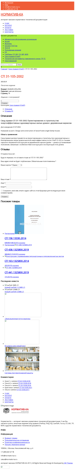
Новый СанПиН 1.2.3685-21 (15, 287)
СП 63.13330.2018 (23, 381)
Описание (8, 109)
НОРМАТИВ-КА (12, 14)
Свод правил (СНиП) (12, 56)
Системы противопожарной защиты (19, 373)
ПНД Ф (7, 48)
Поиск (19, 64)
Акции (7, 41)
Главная (4, 69)
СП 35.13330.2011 (23, 390)
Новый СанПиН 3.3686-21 (14, 292)
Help (6, 5)
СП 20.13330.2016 (24, 385)
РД (6, 52)
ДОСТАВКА (9, 30)
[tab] (39, 109)
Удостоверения (11, 61)
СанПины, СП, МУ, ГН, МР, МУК (16, 54)
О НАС (7, 23)
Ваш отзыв (6, 179)
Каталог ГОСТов (11, 46)
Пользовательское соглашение (17, 440)
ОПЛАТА (8, 28)
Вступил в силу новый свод (15, 346)
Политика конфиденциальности (17, 442)
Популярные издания (13, 50)
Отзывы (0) (9, 111)
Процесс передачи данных (15, 444)
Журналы (8, 44)
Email (3, 187)
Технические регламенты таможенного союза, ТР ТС (25, 59)
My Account (9, 3)
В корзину (4, 103)
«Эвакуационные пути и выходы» (17, 319)
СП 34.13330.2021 (25, 387)
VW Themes (68, 463)
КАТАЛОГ (8, 25)
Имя (3, 183)
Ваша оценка (6, 165)
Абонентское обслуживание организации (21, 39)
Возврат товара (11, 438)
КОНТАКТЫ (9, 32)
